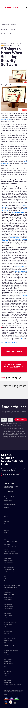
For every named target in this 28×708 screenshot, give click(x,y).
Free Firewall (7, 617)
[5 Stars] (5, 45)
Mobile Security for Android (10, 622)
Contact (5, 532)
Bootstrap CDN (7, 669)
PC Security (13, 29)
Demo (5, 539)
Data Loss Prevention (8, 562)
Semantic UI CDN (7, 671)
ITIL (4, 580)
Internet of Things (7, 661)
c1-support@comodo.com (9, 504)
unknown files (14, 237)
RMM (5, 576)
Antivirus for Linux (8, 615)
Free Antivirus (7, 620)
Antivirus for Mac (7, 613)
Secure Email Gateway (8, 560)
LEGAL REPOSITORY (9, 687)
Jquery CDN (6, 673)
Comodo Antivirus (8, 597)
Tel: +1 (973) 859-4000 (9, 494)
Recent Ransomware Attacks (10, 571)
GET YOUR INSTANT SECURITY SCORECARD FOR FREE (14, 366)
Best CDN (6, 675)
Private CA (6, 652)
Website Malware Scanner (9, 638)
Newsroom (6, 521)
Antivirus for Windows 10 (9, 611)
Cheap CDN (6, 678)
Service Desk (6, 574)
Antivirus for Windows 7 (9, 606)
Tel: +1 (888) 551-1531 (8, 491)
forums (22, 338)
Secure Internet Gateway (9, 556)
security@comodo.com (9, 509)
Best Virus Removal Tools (9, 602)
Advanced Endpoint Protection (10, 547)
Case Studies (4, 33)
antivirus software (18, 213)
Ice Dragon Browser (8, 624)
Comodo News (5, 24)
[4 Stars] (4, 45)
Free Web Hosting (7, 682)
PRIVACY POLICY (17, 685)
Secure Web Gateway (8, 558)
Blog (5, 523)
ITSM (5, 578)
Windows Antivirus (8, 599)
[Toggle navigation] (26, 7)
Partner (5, 537)
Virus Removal (7, 629)
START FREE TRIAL (14, 352)
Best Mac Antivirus (8, 604)
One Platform (7, 544)
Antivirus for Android (8, 626)
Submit (20, 420)
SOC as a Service (7, 592)
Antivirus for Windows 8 (9, 608)
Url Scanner (6, 633)
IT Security (13, 24)
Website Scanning (8, 659)
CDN (5, 666)
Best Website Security (8, 640)
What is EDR (6, 549)
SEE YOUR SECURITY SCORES (11, 474)
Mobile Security (16, 20)
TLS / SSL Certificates (8, 648)
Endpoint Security (5, 20)
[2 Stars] (2, 45)
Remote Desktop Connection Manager (12, 585)
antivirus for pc (6, 119)
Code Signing (6, 654)
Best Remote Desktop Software (10, 587)
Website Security (7, 636)
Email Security (4, 29)
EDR (5, 642)
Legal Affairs (6, 530)
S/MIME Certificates (8, 657)
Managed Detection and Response (11, 553)
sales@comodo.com (8, 500)
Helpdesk (6, 583)
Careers (5, 534)
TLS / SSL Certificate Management (11, 650)
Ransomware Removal (9, 567)
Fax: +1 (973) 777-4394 (9, 496)
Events (5, 525)
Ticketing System (7, 590)
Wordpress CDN (7, 680)
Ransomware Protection (9, 569)
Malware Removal (8, 631)
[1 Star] (1, 45)
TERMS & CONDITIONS (8, 685)
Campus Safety (7, 565)
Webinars (6, 528)
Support (5, 519)
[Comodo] (12, 7)
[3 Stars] (3, 45)
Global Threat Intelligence (9, 551)
